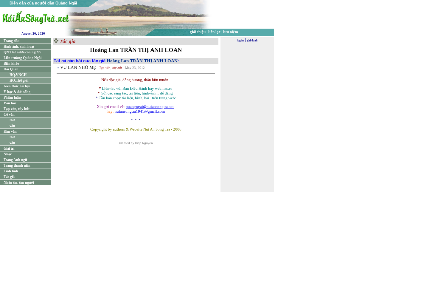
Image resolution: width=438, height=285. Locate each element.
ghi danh (252, 40)
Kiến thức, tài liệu (17, 86)
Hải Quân (11, 69)
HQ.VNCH (18, 75)
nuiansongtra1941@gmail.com (140, 111)
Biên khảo (11, 63)
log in (240, 40)
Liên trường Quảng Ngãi (22, 58)
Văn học (10, 103)
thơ (12, 120)
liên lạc (214, 32)
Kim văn (10, 131)
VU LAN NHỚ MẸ (78, 67)
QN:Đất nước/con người (22, 52)
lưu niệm (230, 32)
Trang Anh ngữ (15, 160)
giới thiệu (198, 32)
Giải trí (9, 148)
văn (12, 126)
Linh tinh (11, 171)
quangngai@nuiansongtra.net (150, 106)
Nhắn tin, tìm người (19, 182)
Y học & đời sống (17, 92)
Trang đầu (12, 41)
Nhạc (8, 154)
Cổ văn (9, 114)
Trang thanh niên (17, 165)
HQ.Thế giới (19, 80)
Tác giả (9, 177)
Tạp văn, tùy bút (16, 109)
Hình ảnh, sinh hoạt (19, 46)
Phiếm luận (12, 97)
